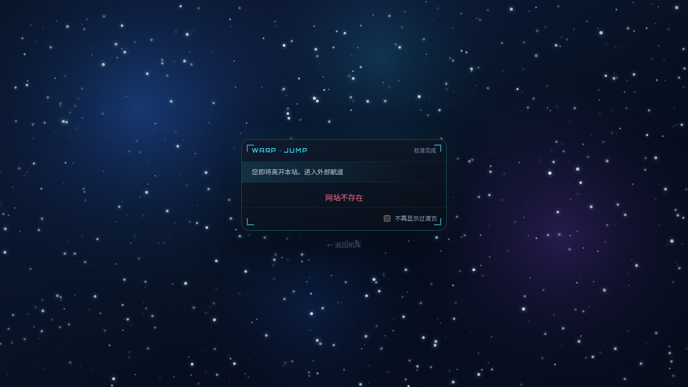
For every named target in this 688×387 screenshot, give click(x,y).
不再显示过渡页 (416, 218)
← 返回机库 (344, 244)
